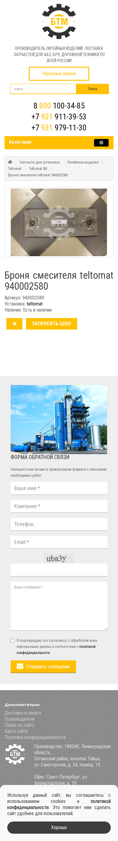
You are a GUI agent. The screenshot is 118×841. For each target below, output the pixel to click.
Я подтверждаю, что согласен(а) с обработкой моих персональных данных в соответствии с (57, 646)
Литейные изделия (83, 162)
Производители (19, 719)
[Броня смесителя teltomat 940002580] (59, 222)
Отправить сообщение (48, 667)
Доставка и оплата (23, 713)
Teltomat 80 (38, 168)
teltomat (35, 304)
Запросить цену (51, 324)
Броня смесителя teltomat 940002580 (38, 175)
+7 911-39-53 (59, 116)
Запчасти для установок (39, 162)
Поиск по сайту (19, 725)
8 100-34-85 (59, 105)
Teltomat (14, 168)
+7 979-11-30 (59, 127)
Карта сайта (16, 731)
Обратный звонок (59, 73)
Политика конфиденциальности (35, 737)
